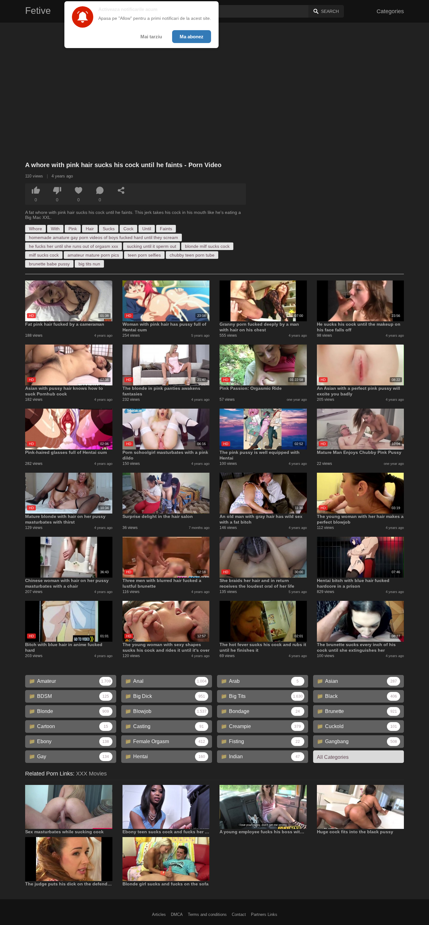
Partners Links (264, 914)
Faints (166, 228)
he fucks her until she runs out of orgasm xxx (73, 246)
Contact (239, 914)
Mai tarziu (151, 36)
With (55, 228)
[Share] (121, 190)
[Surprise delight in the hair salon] (166, 493)
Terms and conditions (207, 914)
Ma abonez (192, 36)
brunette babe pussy (49, 263)
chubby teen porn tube (192, 255)
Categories (390, 11)
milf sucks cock (44, 255)
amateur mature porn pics (93, 255)
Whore (35, 228)
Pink (72, 228)
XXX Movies (91, 773)
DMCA (177, 914)
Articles (159, 914)
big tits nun (89, 263)
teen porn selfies (144, 255)
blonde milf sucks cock (207, 246)
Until (146, 228)
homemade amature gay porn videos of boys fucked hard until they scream (103, 237)
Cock (128, 228)
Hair (90, 228)
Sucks (109, 228)
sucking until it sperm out (151, 246)
